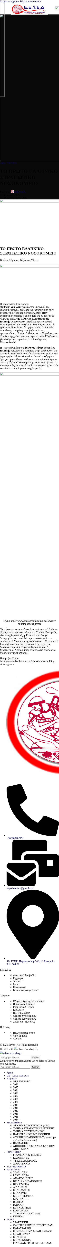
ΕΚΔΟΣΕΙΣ (19, 1237)
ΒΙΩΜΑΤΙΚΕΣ (21, 1143)
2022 (2, 163)
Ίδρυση (17, 981)
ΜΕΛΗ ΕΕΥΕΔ (21, 1234)
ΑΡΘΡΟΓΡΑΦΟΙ (22, 1081)
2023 (15, 1093)
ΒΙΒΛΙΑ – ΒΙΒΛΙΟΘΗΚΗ (27, 1181)
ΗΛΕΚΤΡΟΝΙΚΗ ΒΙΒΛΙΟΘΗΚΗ (31, 1134)
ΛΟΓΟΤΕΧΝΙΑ (21, 1163)
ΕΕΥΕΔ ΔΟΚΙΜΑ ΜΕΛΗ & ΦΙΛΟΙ (32, 1231)
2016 (15, 1113)
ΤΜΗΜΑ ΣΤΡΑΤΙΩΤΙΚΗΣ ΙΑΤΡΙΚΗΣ (34, 1128)
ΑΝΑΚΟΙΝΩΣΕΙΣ (23, 1178)
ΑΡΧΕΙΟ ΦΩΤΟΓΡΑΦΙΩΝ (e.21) (31, 1125)
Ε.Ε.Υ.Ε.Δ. (20, 192)
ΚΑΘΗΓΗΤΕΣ (21, 1157)
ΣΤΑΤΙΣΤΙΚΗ (20, 1222)
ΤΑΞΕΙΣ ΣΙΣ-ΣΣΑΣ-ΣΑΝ (26, 1213)
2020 (15, 1102)
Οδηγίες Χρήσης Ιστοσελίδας (28, 1001)
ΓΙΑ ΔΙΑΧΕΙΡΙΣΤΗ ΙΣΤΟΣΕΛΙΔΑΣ (32, 1242)
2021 (15, 1099)
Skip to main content (30, 1)
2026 (15, 1084)
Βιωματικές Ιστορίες (24, 1004)
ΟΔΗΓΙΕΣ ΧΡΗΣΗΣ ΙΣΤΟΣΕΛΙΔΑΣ (33, 1225)
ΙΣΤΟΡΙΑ (12, 163)
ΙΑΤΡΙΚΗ (18, 1204)
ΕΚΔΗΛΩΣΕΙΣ (21, 1190)
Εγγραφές (18, 978)
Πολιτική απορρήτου (24, 1032)
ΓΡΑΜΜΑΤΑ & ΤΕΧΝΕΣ (27, 1154)
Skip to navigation (10, 1)
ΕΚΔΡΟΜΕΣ (20, 1193)
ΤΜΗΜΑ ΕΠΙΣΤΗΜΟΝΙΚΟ (28, 1131)
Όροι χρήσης (20, 1035)
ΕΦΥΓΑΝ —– (20, 1198)
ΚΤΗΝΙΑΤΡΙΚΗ (22, 1207)
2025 (15, 1087)
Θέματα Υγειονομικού (24, 1015)
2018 (15, 1107)
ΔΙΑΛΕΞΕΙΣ (20, 1187)
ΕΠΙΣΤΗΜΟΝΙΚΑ (23, 1196)
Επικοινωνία (19, 987)
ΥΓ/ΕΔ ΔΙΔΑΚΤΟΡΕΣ (25, 1160)
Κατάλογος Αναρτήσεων (26, 990)
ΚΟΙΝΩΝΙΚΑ (20, 1210)
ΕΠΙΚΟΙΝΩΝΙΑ (22, 1240)
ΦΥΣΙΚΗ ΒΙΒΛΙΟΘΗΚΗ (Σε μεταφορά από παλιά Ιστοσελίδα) (34, 1139)
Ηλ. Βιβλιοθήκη (21, 1012)
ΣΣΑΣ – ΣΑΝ (20, 1172)
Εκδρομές (18, 1009)
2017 (15, 1110)
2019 (15, 1105)
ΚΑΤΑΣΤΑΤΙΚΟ (22, 1228)
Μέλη (16, 984)
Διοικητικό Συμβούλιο (24, 975)
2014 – (16, 1119)
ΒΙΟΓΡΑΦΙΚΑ (21, 1184)
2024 (15, 1090)
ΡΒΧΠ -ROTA (21, 1175)
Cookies (17, 1038)
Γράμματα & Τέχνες (23, 1007)
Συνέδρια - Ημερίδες (24, 1021)
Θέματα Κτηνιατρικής (24, 1018)
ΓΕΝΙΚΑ (18, 1216)
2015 (15, 1116)
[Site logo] (29, 15)
